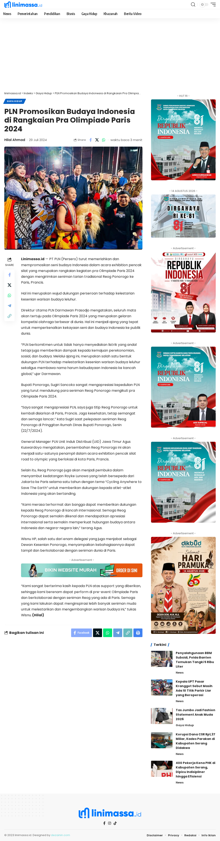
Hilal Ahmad (14, 140)
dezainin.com (60, 835)
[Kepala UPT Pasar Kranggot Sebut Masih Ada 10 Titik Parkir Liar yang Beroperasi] (162, 687)
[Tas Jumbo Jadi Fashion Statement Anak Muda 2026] (162, 716)
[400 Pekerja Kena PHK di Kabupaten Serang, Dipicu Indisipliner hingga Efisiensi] (162, 769)
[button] (193, 4)
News (179, 673)
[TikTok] (115, 823)
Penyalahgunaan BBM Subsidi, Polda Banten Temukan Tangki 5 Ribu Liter (195, 660)
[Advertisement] (110, 57)
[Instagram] (109, 823)
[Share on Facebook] (90, 140)
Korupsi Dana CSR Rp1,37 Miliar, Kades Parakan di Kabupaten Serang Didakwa (195, 741)
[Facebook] (104, 823)
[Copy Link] (9, 316)
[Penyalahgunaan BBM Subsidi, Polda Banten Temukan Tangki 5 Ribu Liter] (162, 659)
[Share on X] (97, 140)
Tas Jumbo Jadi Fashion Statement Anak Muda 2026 (195, 714)
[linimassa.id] (23, 4)
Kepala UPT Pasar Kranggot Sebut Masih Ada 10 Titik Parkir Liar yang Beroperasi (194, 688)
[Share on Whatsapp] (104, 140)
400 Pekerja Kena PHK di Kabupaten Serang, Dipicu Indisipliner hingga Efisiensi (195, 770)
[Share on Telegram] (9, 306)
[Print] (137, 632)
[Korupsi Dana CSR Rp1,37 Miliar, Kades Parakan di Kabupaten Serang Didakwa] (162, 740)
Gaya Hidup (14, 101)
